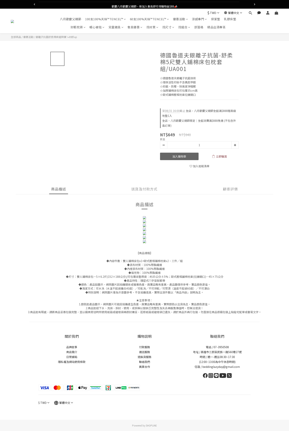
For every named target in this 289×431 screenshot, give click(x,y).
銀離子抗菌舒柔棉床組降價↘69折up (56, 37)
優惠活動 (179, 19)
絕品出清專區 (216, 27)
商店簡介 (71, 352)
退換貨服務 (144, 357)
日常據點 (71, 357)
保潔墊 (215, 19)
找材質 (151, 27)
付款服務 (144, 347)
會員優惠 (133, 27)
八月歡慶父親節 (70, 19)
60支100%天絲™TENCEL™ (148, 19)
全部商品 (16, 37)
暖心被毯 (95, 27)
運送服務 (144, 352)
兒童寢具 (115, 27)
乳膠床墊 (230, 19)
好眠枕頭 (77, 27)
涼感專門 (198, 19)
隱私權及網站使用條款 (72, 362)
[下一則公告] (254, 4)
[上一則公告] (34, 4)
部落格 (198, 27)
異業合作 (144, 367)
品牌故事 (71, 347)
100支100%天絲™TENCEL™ (104, 19)
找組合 (183, 27)
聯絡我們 (144, 362)
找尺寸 (167, 27)
